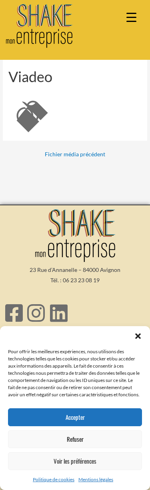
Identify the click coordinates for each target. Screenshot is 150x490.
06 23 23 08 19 (81, 280)
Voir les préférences (75, 461)
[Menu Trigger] (131, 17)
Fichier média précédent (75, 154)
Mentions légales (95, 479)
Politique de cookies (53, 479)
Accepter (75, 417)
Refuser (75, 439)
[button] (138, 336)
